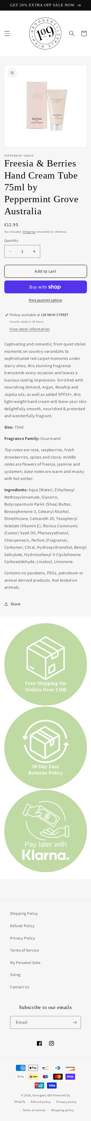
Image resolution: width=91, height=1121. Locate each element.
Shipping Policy (24, 913)
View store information (30, 328)
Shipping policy (62, 1110)
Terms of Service (24, 950)
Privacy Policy (22, 937)
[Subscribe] (75, 1022)
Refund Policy (22, 925)
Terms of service (34, 1110)
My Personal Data (25, 962)
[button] (7, 33)
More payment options (45, 300)
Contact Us (19, 986)
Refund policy (41, 1102)
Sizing (15, 974)
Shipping (29, 231)
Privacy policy (66, 1102)
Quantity (11, 240)
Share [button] (16, 603)
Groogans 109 (42, 1095)
